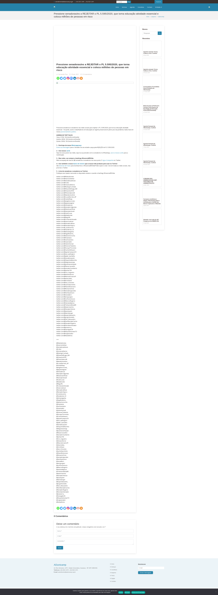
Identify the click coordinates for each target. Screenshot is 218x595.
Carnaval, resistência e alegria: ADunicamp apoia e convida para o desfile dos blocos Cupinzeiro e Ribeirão (152, 201)
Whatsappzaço (76, 145)
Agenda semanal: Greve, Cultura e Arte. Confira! (150, 52)
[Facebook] (71, 78)
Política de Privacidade (138, 592)
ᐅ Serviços (113, 566)
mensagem (66, 147)
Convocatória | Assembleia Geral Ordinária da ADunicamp (151, 88)
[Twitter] (64, 78)
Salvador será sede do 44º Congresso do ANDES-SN (151, 220)
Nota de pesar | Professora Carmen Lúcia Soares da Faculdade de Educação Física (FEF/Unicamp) (151, 108)
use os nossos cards (117, 153)
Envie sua (59, 147)
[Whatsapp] (58, 78)
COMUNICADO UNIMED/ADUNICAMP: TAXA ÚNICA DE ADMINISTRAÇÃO (150, 181)
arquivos (153, 16)
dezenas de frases (65, 166)
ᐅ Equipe (112, 578)
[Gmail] (77, 78)
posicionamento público (68, 132)
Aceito (121, 592)
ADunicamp (60, 564)
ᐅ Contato (113, 581)
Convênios (141, 7)
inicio (147, 16)
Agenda (132, 7)
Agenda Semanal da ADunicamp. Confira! (149, 126)
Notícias (124, 7)
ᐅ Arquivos (113, 572)
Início (117, 7)
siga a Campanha (107, 160)
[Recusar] (216, 592)
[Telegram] (61, 78)
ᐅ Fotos (112, 575)
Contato (149, 7)
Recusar (127, 592)
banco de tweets (79, 164)
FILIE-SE (158, 2)
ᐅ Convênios (113, 569)
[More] (81, 78)
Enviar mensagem (145, 573)
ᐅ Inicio (112, 564)
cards (68, 151)
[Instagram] (68, 78)
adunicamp (161, 16)
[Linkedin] (74, 78)
